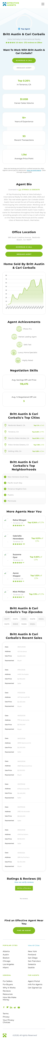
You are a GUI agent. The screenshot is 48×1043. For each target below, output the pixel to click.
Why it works (9, 988)
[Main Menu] (43, 4)
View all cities (33, 945)
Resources (8, 994)
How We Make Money (9, 998)
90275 (6, 624)
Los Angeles (8, 964)
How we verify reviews (24, 882)
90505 (23, 619)
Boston (6, 958)
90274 (15, 619)
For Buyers (8, 984)
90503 (15, 624)
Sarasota (32, 964)
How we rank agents (34, 170)
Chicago (6, 961)
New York (32, 951)
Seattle (31, 967)
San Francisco (34, 961)
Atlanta (6, 951)
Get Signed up (35, 988)
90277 (6, 619)
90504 (41, 619)
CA (20, 190)
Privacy (6, 1017)
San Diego (33, 958)
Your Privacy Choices (8, 1021)
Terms (6, 1013)
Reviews (7, 991)
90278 (32, 619)
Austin (6, 955)
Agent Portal (34, 981)
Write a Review (24, 888)
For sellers (7, 981)
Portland (32, 955)
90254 (32, 624)
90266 (24, 624)
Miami (6, 967)
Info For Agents (35, 984)
